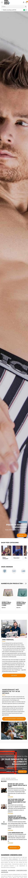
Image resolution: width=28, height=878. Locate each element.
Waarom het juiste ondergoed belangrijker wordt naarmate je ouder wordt (17, 818)
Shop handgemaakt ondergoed (14, 718)
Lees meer (14, 675)
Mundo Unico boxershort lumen (6, 604)
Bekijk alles (13, 847)
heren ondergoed (13, 859)
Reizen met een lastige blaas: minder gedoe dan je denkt (17, 785)
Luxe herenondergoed (15, 832)
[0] (26, 2)
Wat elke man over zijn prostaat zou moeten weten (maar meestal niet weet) (17, 801)
